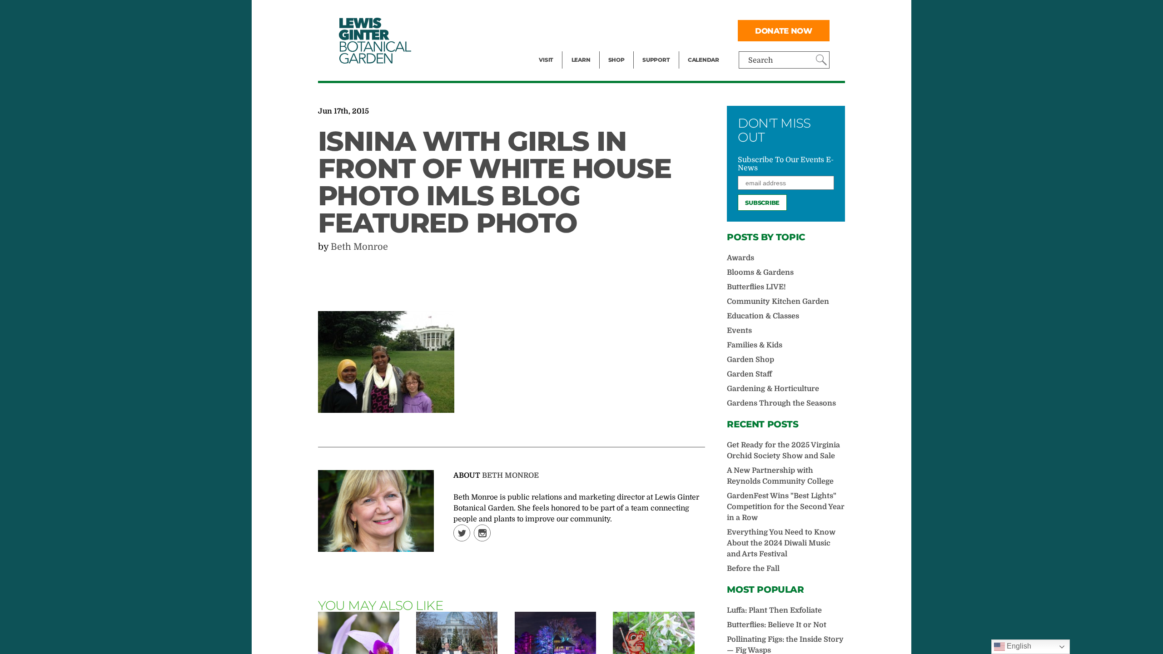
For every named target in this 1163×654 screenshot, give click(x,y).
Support (656, 59)
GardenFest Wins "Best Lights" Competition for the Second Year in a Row (786, 507)
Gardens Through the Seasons (781, 403)
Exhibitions (558, 48)
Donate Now (783, 30)
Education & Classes (763, 316)
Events (550, 30)
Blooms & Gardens (760, 272)
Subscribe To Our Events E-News (786, 164)
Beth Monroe (359, 247)
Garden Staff (749, 374)
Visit (546, 59)
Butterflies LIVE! (756, 287)
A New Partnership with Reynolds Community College (780, 476)
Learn (581, 59)
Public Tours (593, 12)
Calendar (703, 59)
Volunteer (659, 48)
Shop (616, 59)
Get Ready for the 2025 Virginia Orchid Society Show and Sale (783, 450)
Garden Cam (593, 30)
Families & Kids (754, 345)
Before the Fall (753, 569)
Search (760, 60)
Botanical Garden (374, 40)
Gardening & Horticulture (773, 389)
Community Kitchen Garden (778, 301)
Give (650, 30)
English (1018, 646)
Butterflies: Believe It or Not (776, 625)
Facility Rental (564, 12)
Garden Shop (750, 360)
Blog (578, 48)
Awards (740, 258)
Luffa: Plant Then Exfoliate (774, 610)
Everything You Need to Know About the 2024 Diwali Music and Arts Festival (781, 543)
